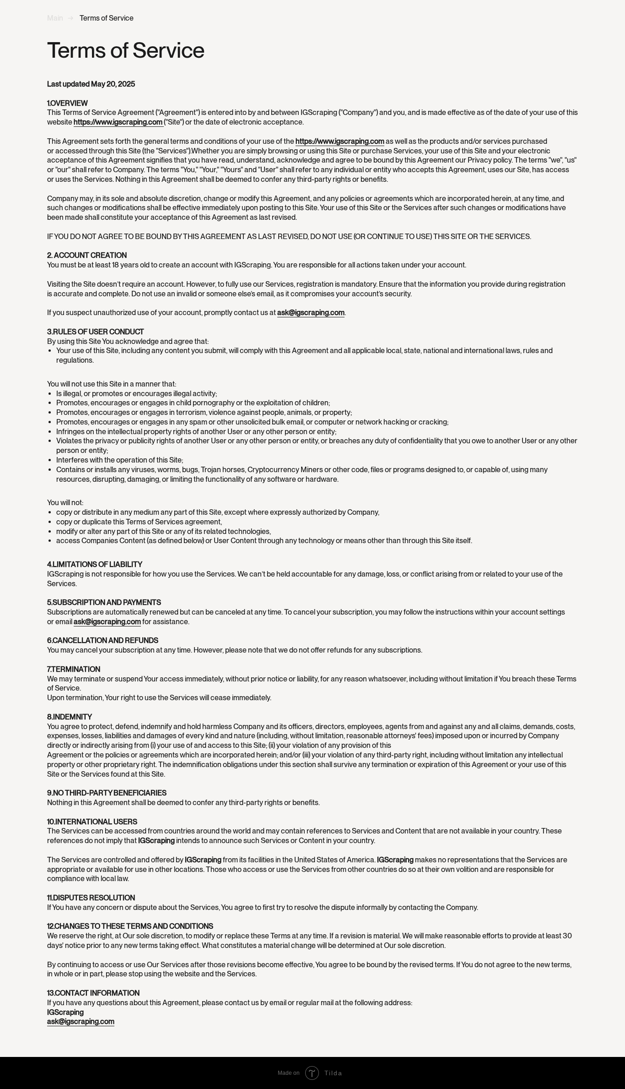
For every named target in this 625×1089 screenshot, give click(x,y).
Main (55, 18)
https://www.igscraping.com (119, 122)
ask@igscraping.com (311, 312)
